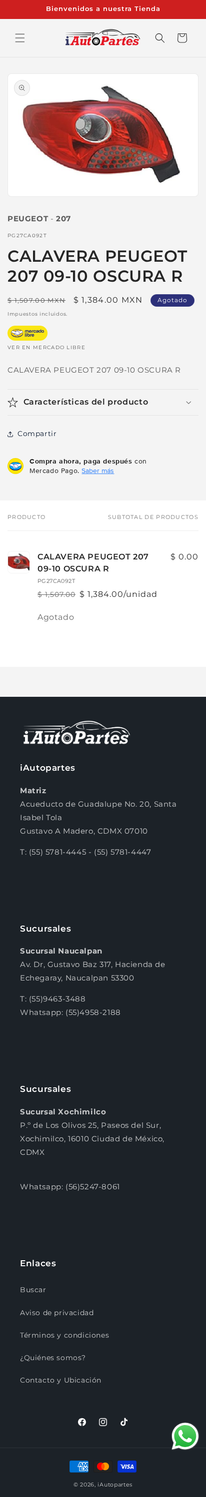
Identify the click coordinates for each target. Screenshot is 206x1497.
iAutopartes (115, 1484)
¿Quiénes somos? (53, 1357)
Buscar (33, 1289)
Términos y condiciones (64, 1335)
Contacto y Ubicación (61, 1380)
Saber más (98, 471)
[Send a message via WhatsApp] (185, 1436)
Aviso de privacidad (57, 1312)
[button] (20, 38)
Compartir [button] (37, 433)
